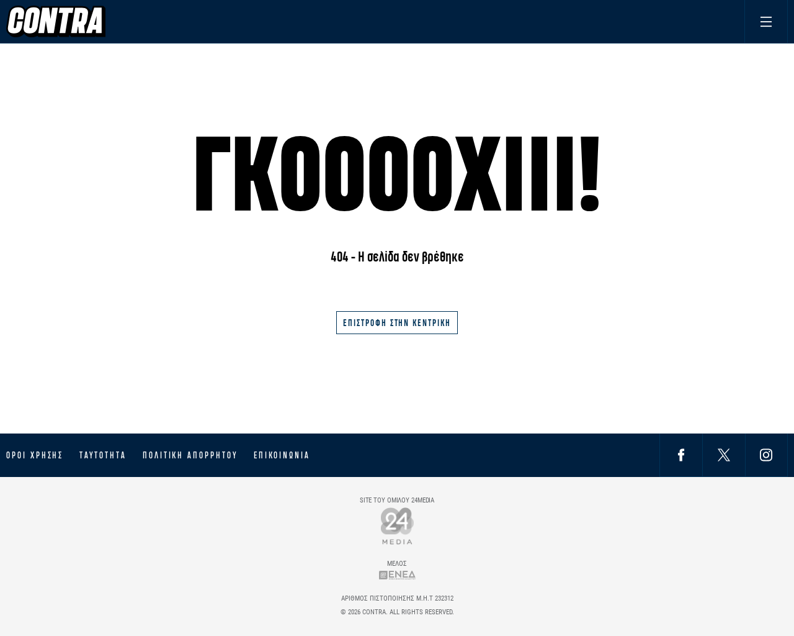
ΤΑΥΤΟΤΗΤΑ (102, 455)
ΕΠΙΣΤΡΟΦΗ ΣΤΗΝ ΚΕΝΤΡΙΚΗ (397, 322)
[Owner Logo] (397, 526)
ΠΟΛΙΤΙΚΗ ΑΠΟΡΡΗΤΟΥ (190, 455)
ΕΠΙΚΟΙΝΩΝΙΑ (282, 455)
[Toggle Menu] (766, 21)
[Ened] (397, 575)
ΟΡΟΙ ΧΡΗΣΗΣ (34, 455)
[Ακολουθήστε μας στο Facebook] (681, 455)
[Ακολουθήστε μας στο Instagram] (766, 455)
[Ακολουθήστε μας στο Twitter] (724, 455)
